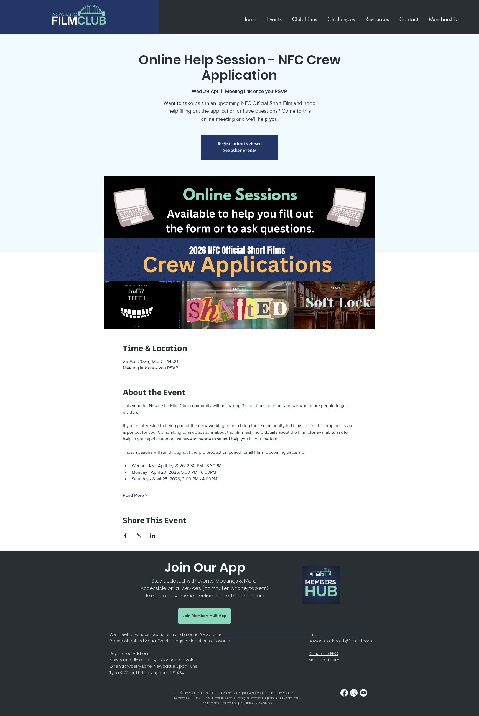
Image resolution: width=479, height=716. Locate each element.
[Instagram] (354, 693)
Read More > (135, 495)
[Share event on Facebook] (125, 535)
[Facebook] (344, 693)
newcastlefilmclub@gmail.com (340, 641)
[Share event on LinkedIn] (152, 535)
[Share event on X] (139, 535)
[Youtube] (363, 693)
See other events (239, 150)
